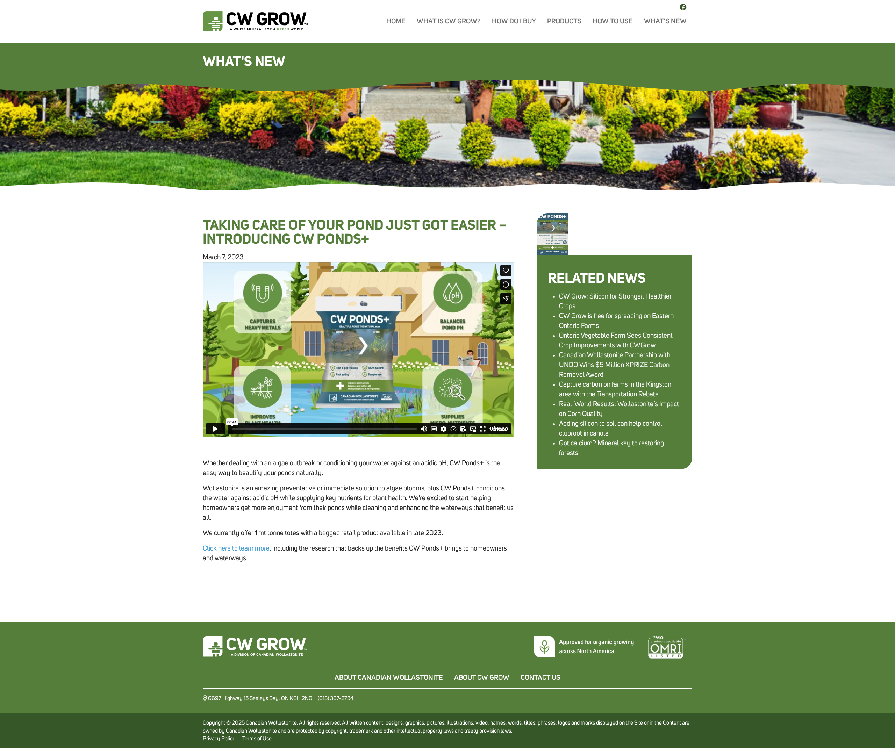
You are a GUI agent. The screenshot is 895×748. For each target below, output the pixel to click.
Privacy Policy (219, 738)
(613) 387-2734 (335, 698)
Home (396, 21)
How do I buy (514, 21)
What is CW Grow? (449, 21)
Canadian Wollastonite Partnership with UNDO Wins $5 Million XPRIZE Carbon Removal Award (614, 365)
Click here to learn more (236, 548)
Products (564, 21)
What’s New (665, 21)
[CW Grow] (255, 21)
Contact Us (540, 677)
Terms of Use (257, 738)
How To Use (613, 21)
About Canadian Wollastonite (389, 677)
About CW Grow (481, 677)
